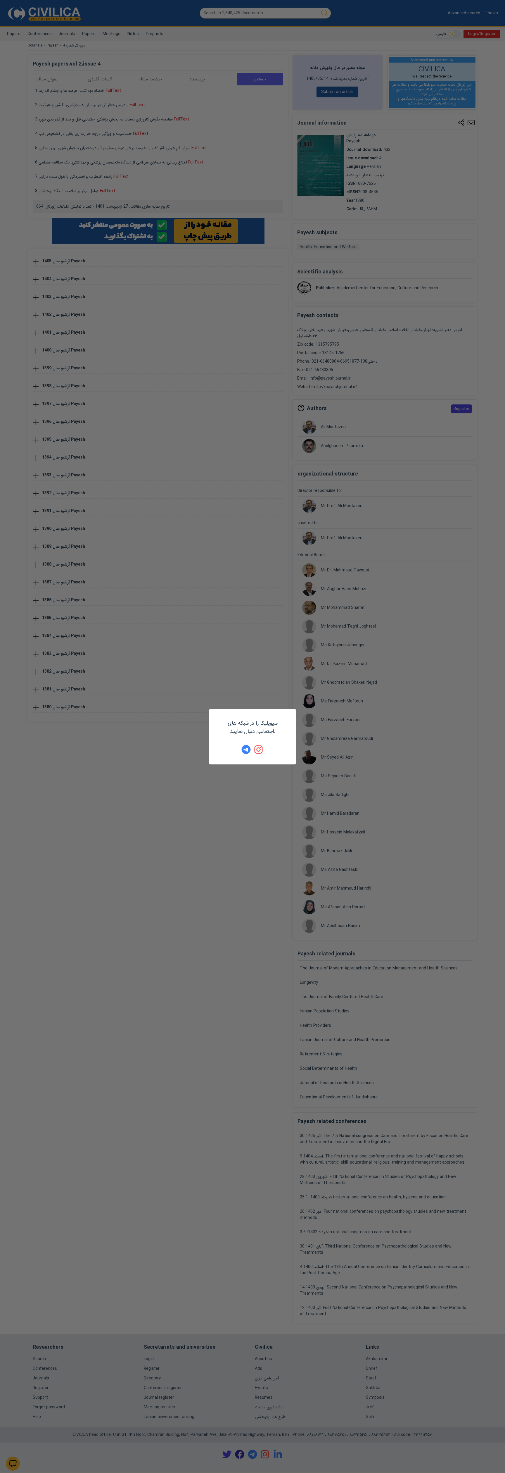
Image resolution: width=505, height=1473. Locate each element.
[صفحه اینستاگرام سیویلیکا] (259, 749)
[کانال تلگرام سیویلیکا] (246, 749)
